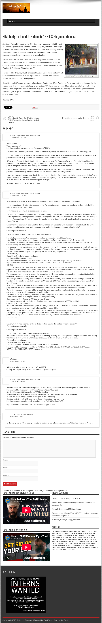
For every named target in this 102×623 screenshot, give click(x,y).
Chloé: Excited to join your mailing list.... (67, 498)
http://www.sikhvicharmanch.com (19, 258)
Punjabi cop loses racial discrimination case (78, 118)
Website (6, 475)
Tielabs (66, 620)
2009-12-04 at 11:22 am (18, 137)
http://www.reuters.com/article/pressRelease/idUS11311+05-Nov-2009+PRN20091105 (39, 263)
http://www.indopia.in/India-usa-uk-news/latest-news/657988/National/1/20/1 (35, 401)
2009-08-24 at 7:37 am (17, 361)
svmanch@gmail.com (46, 405)
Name (5, 460)
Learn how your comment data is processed (50, 491)
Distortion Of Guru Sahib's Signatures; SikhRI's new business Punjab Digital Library (24, 119)
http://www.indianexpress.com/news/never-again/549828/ (28, 148)
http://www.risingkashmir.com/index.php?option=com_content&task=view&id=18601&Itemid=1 (43, 301)
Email (5, 468)
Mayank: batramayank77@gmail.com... (67, 509)
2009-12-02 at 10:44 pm (18, 195)
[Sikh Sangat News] (16, 10)
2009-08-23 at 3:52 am (17, 381)
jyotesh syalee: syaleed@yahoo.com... (67, 520)
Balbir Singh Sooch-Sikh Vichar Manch (25, 136)
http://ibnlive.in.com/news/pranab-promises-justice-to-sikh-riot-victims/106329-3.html (39, 238)
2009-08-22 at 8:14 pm (17, 417)
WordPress (48, 620)
